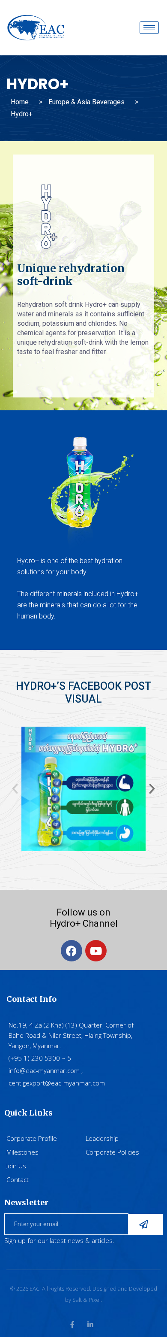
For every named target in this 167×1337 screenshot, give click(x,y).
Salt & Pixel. (87, 1300)
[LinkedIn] (90, 1324)
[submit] (145, 1224)
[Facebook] (71, 950)
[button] (15, 788)
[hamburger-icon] (149, 27)
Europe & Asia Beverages (86, 102)
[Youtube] (96, 950)
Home (20, 102)
